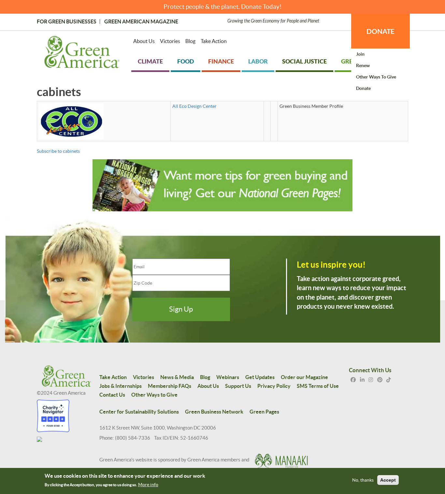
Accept (388, 480)
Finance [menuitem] (221, 61)
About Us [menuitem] (144, 41)
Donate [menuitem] (363, 88)
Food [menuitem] (185, 61)
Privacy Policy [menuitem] (274, 386)
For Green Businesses (66, 21)
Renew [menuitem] (363, 65)
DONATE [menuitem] (380, 31)
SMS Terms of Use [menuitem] (318, 386)
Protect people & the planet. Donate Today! (223, 6)
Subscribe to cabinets (58, 151)
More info (148, 484)
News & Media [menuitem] (177, 377)
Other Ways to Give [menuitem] (376, 76)
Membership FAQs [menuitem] (169, 386)
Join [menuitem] (360, 54)
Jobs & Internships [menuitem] (120, 386)
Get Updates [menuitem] (260, 377)
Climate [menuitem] (150, 61)
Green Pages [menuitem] (264, 412)
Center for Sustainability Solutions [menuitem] (139, 412)
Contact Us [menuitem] (112, 395)
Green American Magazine (141, 21)
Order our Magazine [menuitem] (304, 377)
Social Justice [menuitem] (304, 61)
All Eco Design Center (194, 106)
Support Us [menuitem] (238, 386)
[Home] (82, 53)
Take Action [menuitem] (214, 41)
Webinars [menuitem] (227, 377)
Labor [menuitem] (258, 61)
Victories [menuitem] (170, 41)
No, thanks (363, 480)
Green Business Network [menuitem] (214, 412)
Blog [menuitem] (190, 41)
